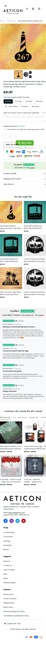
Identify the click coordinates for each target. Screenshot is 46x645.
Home (2, 21)
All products (11, 21)
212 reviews (26, 315)
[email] (16, 513)
